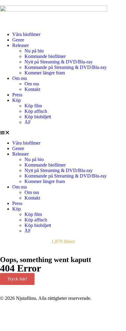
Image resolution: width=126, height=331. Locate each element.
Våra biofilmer (26, 34)
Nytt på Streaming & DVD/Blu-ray (58, 61)
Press (17, 94)
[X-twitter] (40, 314)
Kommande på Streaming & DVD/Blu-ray (65, 67)
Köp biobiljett (37, 116)
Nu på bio (34, 50)
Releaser (20, 45)
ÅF (27, 122)
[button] (63, 132)
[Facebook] (7, 314)
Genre (18, 39)
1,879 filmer (63, 241)
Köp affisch (35, 111)
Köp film (33, 105)
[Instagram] (57, 314)
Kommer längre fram (44, 72)
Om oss (19, 78)
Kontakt (32, 89)
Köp (16, 100)
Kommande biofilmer (45, 56)
